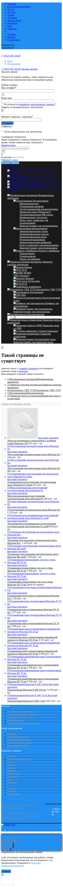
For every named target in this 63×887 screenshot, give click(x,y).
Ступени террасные (47, 331)
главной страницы (28, 368)
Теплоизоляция (40, 201)
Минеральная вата (29, 203)
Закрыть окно (8, 145)
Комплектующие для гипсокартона (31, 311)
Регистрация (13, 63)
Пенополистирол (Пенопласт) (35, 212)
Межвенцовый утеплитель (33, 217)
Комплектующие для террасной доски (33, 342)
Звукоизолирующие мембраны (35, 242)
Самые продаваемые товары (16, 404)
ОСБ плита (34, 281)
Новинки (12, 734)
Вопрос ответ (14, 20)
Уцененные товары (17, 745)
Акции (11, 15)
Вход (10, 61)
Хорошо (6, 871)
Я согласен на (30, 104)
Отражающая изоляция (32, 206)
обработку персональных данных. (37, 104)
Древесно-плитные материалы (23, 714)
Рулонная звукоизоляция (32, 239)
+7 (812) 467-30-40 (10, 55)
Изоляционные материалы (21, 711)
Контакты (12, 23)
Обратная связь (9, 835)
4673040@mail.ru (10, 841)
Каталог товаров (10, 162)
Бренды (11, 37)
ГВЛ (23, 295)
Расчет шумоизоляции (19, 6)
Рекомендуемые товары (19, 742)
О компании (13, 39)
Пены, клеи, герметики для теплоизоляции (34, 221)
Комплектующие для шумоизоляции (39, 248)
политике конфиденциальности (21, 864)
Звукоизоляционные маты (33, 237)
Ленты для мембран (30, 259)
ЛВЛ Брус (32, 317)
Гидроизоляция (27, 256)
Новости (11, 28)
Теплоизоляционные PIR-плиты (36, 214)
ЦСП (24, 284)
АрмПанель (35, 286)
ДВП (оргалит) (21, 275)
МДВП (27, 273)
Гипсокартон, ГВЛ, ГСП (48, 181)
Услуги (11, 9)
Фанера (28, 267)
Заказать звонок (29, 69)
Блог (9, 26)
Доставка (12, 17)
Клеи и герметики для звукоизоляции (39, 245)
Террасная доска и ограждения (23, 723)
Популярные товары (18, 736)
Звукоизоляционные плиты (34, 231)
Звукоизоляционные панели (34, 234)
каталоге (23, 371)
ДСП (24, 270)
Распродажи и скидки (18, 739)
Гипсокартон (36, 292)
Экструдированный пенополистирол (39, 209)
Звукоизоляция (39, 228)
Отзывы (11, 34)
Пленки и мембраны (48, 250)
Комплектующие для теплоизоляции (39, 225)
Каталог (11, 12)
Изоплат (29, 278)
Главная (11, 3)
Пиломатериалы (35, 184)
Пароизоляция (27, 253)
